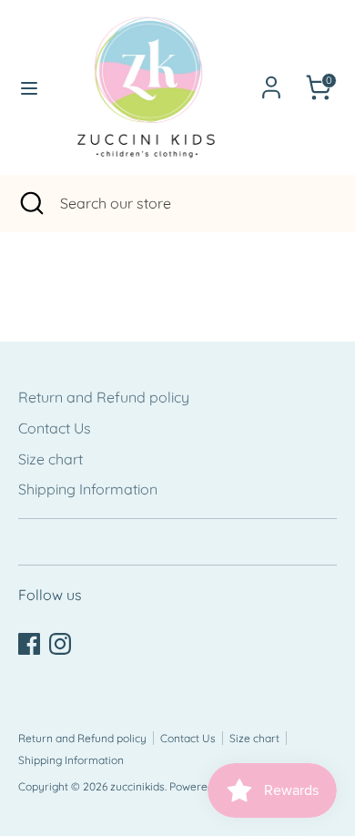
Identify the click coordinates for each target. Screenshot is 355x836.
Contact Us (54, 428)
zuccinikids (137, 786)
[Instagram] (60, 644)
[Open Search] (30, 203)
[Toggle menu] (23, 88)
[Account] (271, 80)
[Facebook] (29, 644)
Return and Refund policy (103, 397)
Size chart (50, 459)
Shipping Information (87, 489)
